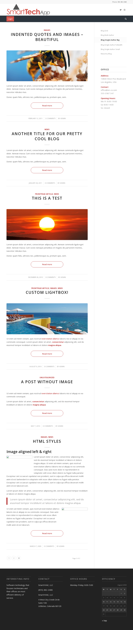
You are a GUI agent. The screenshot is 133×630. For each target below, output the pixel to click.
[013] (47, 224)
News (47, 129)
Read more (47, 105)
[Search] (125, 19)
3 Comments (50, 118)
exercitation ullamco (50, 338)
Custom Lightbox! (47, 292)
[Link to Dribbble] (125, 10)
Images (47, 30)
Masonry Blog (106, 53)
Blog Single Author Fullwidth (111, 45)
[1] (47, 318)
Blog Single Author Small (110, 49)
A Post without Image (47, 381)
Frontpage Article (44, 194)
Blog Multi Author (107, 35)
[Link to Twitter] (121, 10)
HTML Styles (47, 441)
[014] (47, 65)
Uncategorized (47, 377)
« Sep (104, 620)
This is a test (47, 198)
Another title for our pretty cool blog (47, 136)
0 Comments (50, 183)
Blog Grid (104, 30)
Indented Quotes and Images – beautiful (47, 37)
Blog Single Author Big (110, 40)
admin (63, 118)
